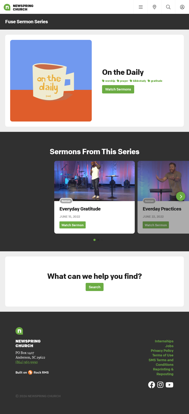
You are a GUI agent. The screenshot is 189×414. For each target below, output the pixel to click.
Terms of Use (162, 355)
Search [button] (94, 287)
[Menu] (140, 7)
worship (110, 81)
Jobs (169, 346)
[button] (180, 196)
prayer (124, 81)
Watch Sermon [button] (72, 225)
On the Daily (123, 72)
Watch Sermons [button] (118, 89)
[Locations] (154, 7)
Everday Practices (162, 209)
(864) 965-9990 (27, 362)
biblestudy (139, 81)
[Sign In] (182, 7)
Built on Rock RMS (32, 372)
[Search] (168, 7)
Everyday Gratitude (80, 209)
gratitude (156, 81)
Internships (164, 341)
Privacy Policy (162, 350)
